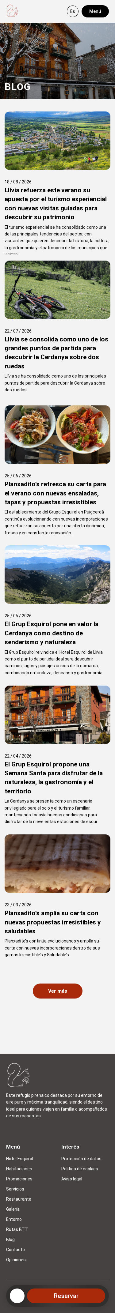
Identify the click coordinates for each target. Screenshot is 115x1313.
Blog (10, 1239)
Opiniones (16, 1259)
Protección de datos (81, 1158)
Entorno (14, 1219)
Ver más (57, 991)
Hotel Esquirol (19, 1158)
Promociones (19, 1178)
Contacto (15, 1249)
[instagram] (11, 1130)
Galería (13, 1209)
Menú (95, 11)
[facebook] (25, 1130)
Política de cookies (79, 1168)
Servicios (15, 1189)
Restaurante (18, 1199)
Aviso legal (71, 1178)
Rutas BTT (17, 1229)
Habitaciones (19, 1168)
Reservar (66, 1296)
